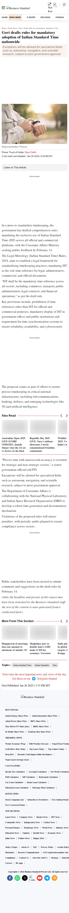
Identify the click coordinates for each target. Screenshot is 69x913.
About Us (25, 847)
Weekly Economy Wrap (15, 744)
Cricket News (49, 822)
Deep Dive (9, 754)
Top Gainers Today (56, 749)
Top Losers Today (36, 749)
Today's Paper (11, 847)
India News (15, 17)
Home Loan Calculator (37, 782)
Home (5, 17)
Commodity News (12, 822)
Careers (8, 863)
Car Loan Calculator (14, 782)
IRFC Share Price (38, 721)
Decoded (45, 17)
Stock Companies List (14, 799)
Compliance (10, 858)
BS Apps (19, 863)
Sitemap (54, 858)
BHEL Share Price (41, 726)
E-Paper (31, 17)
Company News (26, 817)
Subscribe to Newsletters (37, 799)
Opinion (60, 17)
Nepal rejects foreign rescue (17, 760)
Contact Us (24, 858)
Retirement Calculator (48, 777)
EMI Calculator (12, 777)
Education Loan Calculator (17, 787)
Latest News (10, 817)
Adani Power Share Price (16, 721)
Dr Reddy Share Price (14, 732)
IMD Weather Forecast (38, 744)
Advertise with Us (39, 858)
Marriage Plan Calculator (43, 787)
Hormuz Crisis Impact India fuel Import (35, 754)
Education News (12, 833)
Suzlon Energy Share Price (16, 716)
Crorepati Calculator (38, 772)
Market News (42, 817)
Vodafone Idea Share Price (39, 732)
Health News (38, 833)
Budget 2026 (38, 838)
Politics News (24, 838)
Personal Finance (12, 827)
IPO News (55, 817)
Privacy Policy (47, 847)
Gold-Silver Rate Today (15, 749)
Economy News (54, 833)
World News (47, 827)
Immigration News (32, 822)
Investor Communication (28, 852)
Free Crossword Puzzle (15, 805)
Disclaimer (9, 852)
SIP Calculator (28, 777)
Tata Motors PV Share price (17, 726)
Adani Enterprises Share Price (45, 716)
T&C (35, 847)
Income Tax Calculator (15, 772)
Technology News (31, 827)
